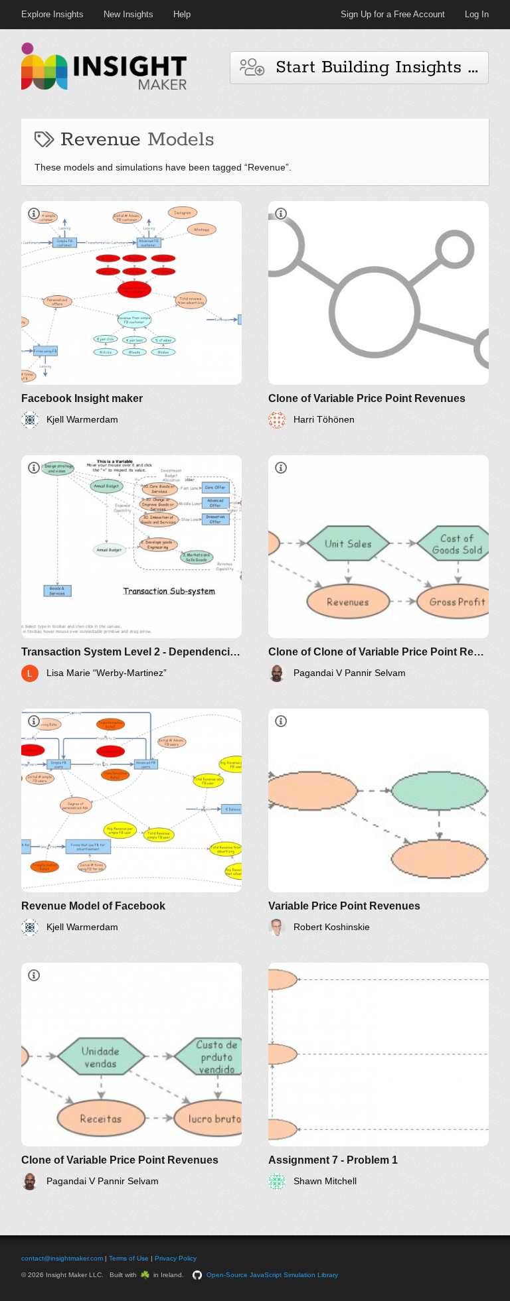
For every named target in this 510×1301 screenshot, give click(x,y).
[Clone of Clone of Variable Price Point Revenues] (378, 569)
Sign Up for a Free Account (393, 14)
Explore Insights (52, 14)
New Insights (128, 14)
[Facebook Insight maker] (131, 315)
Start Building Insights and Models (376, 67)
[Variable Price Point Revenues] (378, 822)
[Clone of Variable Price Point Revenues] (378, 315)
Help (182, 14)
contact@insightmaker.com (62, 1258)
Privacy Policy (176, 1258)
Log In (477, 14)
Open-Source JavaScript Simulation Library (272, 1274)
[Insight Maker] (104, 88)
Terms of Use (129, 1258)
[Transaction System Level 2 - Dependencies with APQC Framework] (131, 569)
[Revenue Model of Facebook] (131, 822)
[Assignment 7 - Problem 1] (378, 1076)
